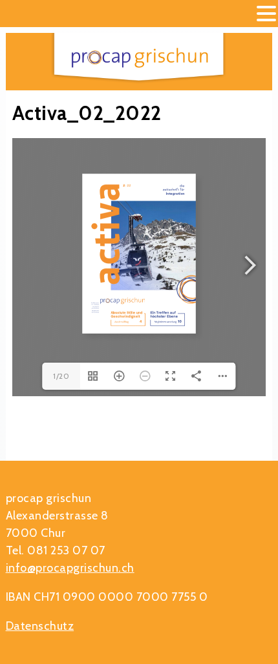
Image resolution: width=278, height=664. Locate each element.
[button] (266, 15)
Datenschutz (40, 626)
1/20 (61, 376)
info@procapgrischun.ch (70, 568)
